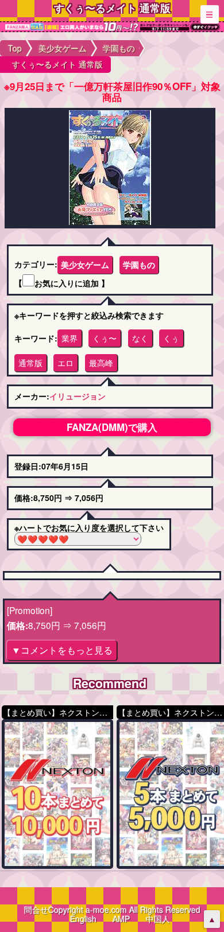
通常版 (30, 362)
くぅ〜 (104, 338)
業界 (69, 338)
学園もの (139, 264)
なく (140, 338)
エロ (65, 362)
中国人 (158, 919)
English (83, 919)
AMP (121, 919)
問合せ (36, 909)
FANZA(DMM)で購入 (112, 427)
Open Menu (209, 14)
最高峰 (101, 362)
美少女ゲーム (85, 264)
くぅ (171, 338)
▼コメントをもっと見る (62, 649)
